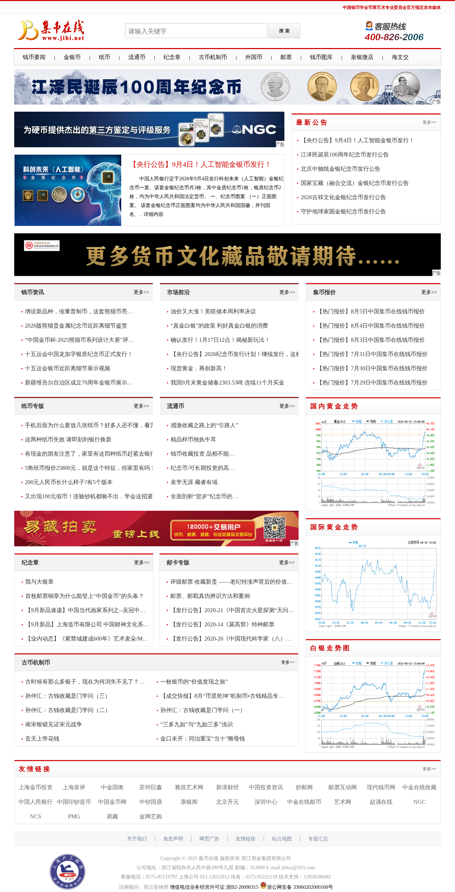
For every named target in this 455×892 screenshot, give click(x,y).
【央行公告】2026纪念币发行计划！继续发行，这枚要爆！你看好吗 (256, 354)
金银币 (72, 57)
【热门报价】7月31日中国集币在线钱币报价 (372, 354)
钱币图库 (321, 57)
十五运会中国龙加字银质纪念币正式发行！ (79, 354)
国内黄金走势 (334, 406)
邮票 (286, 57)
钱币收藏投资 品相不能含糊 (205, 454)
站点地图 (282, 838)
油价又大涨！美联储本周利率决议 (213, 311)
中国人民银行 (35, 802)
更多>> (429, 122)
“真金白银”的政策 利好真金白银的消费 (219, 326)
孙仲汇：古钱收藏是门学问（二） (68, 710)
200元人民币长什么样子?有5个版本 (69, 482)
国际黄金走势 (334, 527)
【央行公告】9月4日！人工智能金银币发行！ (200, 164)
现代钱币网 (381, 787)
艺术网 (342, 802)
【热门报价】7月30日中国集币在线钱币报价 (372, 368)
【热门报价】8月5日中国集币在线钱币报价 (371, 311)
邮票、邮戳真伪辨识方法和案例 (210, 596)
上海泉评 (74, 787)
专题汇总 (318, 838)
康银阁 (189, 802)
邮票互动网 (342, 787)
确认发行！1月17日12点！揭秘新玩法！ (220, 340)
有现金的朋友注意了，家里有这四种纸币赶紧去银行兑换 (96, 454)
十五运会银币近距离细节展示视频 (67, 368)
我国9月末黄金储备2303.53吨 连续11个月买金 (227, 382)
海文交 (400, 57)
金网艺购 (150, 816)
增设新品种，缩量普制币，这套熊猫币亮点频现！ (87, 311)
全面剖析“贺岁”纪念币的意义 (207, 496)
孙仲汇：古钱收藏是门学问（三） (68, 696)
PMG (74, 816)
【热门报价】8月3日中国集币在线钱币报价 (371, 340)
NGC (419, 802)
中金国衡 (112, 787)
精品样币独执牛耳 (193, 439)
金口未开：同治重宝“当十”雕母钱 (202, 739)
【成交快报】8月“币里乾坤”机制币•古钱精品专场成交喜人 (233, 696)
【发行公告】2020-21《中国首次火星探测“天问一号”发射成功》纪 (253, 610)
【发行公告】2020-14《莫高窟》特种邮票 (222, 624)
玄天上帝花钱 (42, 739)
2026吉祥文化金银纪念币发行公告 (343, 197)
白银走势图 (330, 648)
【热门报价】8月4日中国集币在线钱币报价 (371, 326)
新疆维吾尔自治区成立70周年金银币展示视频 (82, 382)
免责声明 (173, 838)
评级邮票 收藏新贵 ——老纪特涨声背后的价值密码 (234, 582)
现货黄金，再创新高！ (199, 368)
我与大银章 (39, 582)
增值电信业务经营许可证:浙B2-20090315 (214, 887)
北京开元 (227, 802)
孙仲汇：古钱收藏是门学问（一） (203, 710)
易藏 (112, 816)
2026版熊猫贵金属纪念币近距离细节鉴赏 (76, 326)
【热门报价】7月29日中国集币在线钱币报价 (372, 382)
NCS (35, 816)
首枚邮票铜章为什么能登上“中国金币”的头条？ (84, 596)
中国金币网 (112, 802)
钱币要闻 (34, 57)
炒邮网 (304, 787)
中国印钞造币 (74, 802)
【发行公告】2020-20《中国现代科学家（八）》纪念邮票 (242, 639)
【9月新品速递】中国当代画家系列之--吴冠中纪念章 (91, 610)
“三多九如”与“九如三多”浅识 (196, 724)
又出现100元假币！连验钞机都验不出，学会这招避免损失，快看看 (109, 496)
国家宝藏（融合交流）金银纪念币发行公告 (355, 183)
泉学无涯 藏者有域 (194, 482)
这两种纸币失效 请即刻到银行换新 (68, 439)
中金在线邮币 (304, 802)
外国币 (253, 57)
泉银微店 (362, 57)
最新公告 (312, 122)
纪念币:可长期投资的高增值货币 (211, 468)
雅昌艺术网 (189, 787)
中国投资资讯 (266, 787)
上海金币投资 (35, 787)
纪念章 (172, 57)
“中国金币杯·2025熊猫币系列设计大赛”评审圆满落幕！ (93, 340)
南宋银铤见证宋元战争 (53, 724)
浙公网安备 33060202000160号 (300, 887)
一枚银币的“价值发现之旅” (194, 682)
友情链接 (35, 768)
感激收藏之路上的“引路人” (204, 425)
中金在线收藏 (419, 787)
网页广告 (209, 838)
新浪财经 (227, 787)
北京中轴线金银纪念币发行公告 (340, 169)
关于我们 (137, 838)
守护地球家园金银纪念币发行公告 (343, 211)
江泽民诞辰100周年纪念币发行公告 (345, 155)
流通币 (136, 57)
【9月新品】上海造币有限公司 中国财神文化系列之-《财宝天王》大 (110, 624)
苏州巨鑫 (150, 787)
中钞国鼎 (150, 802)
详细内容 (154, 214)
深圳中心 (266, 802)
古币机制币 (213, 57)
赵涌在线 (381, 802)
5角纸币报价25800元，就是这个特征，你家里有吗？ (90, 468)
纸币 (104, 57)
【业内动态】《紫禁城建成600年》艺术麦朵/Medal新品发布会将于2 (109, 639)
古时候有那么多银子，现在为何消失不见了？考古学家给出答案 (104, 682)
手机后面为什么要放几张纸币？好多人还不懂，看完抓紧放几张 (104, 425)
